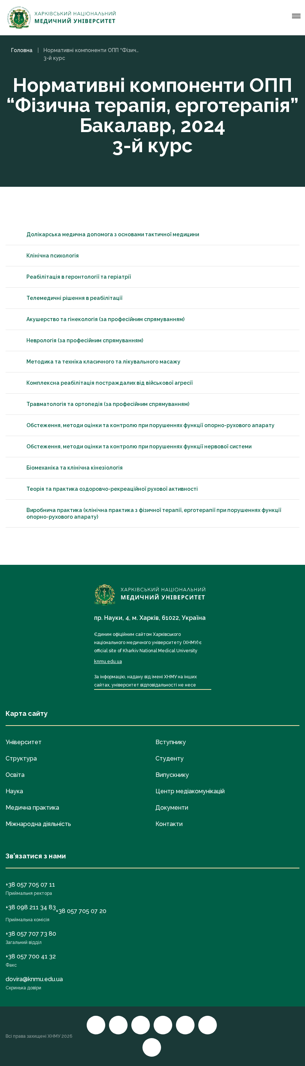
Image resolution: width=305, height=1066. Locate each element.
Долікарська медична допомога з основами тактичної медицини (112, 234)
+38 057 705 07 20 (81, 911)
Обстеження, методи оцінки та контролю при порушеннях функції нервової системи (138, 446)
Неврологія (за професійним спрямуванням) (84, 340)
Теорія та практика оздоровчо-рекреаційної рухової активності (112, 489)
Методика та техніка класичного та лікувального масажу (103, 362)
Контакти (169, 823)
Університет (24, 742)
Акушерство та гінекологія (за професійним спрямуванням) (105, 319)
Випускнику (172, 774)
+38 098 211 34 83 (31, 907)
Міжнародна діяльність (38, 823)
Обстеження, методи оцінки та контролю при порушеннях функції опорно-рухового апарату (150, 425)
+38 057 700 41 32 (31, 956)
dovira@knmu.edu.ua (34, 979)
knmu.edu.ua (108, 661)
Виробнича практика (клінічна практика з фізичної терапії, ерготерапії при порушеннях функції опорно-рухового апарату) (153, 513)
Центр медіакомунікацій (190, 791)
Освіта (15, 774)
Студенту (169, 758)
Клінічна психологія (52, 256)
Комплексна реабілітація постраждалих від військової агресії (109, 383)
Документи (171, 807)
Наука (14, 791)
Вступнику (170, 742)
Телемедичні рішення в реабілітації (74, 298)
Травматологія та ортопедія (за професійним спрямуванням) (107, 404)
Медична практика (32, 807)
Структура (21, 758)
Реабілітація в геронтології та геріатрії (78, 277)
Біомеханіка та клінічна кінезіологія (74, 468)
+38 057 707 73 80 (31, 933)
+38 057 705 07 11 (30, 884)
